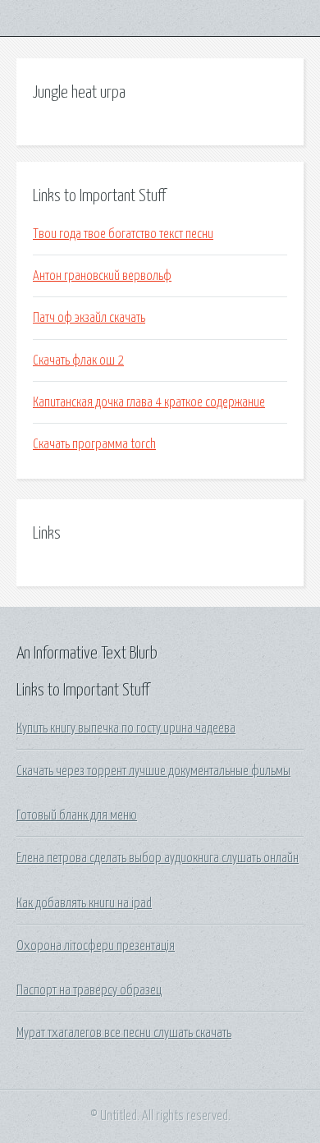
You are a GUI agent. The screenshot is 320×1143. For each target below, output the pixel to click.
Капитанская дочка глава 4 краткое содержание (149, 402)
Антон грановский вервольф (102, 275)
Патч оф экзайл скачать (89, 317)
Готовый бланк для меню (76, 815)
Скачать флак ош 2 (78, 360)
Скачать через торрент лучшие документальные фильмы (153, 771)
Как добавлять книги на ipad (84, 903)
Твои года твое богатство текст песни (123, 234)
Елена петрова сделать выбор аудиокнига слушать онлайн (157, 858)
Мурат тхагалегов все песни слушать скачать (123, 1033)
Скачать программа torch (94, 444)
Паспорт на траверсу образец (89, 990)
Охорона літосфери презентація (95, 945)
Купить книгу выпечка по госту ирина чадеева (125, 728)
